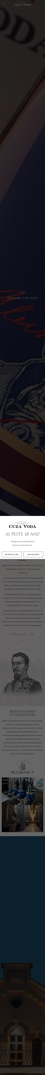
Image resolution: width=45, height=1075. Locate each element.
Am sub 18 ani (33, 554)
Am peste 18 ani (11, 554)
